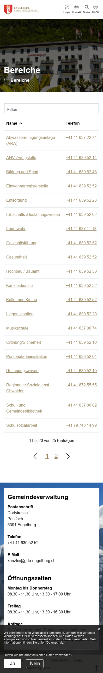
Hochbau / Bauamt (22, 271)
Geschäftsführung (22, 243)
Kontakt (76, 12)
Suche (86, 12)
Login (67, 12)
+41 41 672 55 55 (81, 385)
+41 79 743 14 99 (81, 425)
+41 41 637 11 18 (81, 229)
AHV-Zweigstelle (21, 158)
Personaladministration (26, 356)
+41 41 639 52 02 (81, 214)
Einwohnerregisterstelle (27, 186)
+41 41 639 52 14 (81, 158)
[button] (20, 80)
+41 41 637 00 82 (81, 405)
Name (11, 123)
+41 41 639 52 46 (81, 172)
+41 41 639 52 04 (81, 356)
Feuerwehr (16, 229)
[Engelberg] (21, 8)
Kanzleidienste (19, 285)
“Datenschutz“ (55, 642)
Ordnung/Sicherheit (23, 342)
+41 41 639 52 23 (81, 200)
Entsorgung (16, 200)
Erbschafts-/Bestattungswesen (33, 214)
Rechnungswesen (22, 371)
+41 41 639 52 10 (81, 342)
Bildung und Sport (22, 172)
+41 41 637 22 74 (81, 137)
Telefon (73, 123)
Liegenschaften (20, 314)
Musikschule (17, 328)
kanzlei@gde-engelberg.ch (32, 561)
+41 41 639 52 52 (81, 186)
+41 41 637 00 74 (81, 328)
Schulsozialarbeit (21, 425)
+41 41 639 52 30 (81, 271)
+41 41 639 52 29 (81, 314)
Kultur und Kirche (21, 300)
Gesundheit (16, 257)
